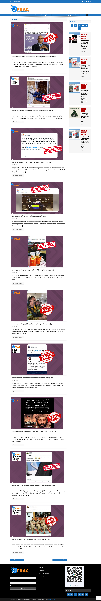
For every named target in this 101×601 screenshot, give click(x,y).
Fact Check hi (84, 34)
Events (76, 15)
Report (83, 111)
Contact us (41, 570)
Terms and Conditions (44, 573)
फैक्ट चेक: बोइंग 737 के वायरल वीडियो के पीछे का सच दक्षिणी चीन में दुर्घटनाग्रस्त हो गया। (34, 485)
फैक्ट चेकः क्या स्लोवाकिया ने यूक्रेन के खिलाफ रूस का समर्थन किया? (29, 216)
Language (69, 15)
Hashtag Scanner (45, 15)
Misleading (84, 38)
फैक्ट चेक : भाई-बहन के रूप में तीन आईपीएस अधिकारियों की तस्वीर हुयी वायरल (31, 539)
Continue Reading (18, 70)
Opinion (37, 15)
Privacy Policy (42, 576)
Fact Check (20, 15)
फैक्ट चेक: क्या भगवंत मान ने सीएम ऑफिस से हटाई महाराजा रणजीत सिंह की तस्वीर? (32, 162)
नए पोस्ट (63, 559)
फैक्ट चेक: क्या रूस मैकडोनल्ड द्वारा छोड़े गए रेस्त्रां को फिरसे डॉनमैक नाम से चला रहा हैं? (33, 270)
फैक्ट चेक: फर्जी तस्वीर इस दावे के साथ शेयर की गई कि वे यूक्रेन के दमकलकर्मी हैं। (32, 324)
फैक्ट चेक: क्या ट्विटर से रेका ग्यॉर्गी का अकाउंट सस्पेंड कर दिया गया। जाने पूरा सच (32, 378)
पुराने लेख (13, 559)
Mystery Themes (51, 599)
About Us (41, 567)
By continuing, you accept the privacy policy (21, 585)
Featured (83, 36)
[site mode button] (86, 15)
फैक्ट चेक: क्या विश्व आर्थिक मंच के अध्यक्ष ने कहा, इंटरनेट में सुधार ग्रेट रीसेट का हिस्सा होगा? (34, 57)
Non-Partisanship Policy (44, 579)
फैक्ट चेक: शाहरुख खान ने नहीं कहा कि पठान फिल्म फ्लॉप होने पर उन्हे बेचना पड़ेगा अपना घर (34, 431)
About (61, 15)
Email (11, 580)
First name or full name (15, 576)
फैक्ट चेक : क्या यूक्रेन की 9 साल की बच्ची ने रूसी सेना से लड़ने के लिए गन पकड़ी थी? (32, 110)
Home (13, 15)
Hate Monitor (29, 15)
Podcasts (55, 15)
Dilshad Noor (22, 59)
